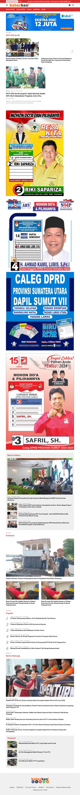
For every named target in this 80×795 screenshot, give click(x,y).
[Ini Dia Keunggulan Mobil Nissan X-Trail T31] (12, 753)
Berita (8, 91)
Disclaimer (50, 787)
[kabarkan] (19, 5)
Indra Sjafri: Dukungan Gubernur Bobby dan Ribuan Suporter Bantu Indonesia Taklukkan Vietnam (37, 713)
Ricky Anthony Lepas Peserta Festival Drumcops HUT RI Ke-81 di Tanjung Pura (38, 642)
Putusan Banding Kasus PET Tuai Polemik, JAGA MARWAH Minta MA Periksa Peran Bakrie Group (43, 515)
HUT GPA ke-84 (10, 98)
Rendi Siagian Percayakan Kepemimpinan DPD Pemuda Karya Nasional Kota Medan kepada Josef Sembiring (44, 523)
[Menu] (7, 5)
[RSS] (47, 782)
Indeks (12, 787)
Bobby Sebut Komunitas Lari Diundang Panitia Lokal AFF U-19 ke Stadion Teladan (35, 719)
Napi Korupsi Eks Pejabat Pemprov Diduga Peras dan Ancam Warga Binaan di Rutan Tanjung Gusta (20, 603)
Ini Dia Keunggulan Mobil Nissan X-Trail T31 (34, 752)
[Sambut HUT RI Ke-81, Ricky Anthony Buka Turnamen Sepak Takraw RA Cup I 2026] (40, 678)
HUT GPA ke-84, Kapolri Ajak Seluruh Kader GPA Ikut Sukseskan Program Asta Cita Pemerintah (25, 95)
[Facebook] (33, 782)
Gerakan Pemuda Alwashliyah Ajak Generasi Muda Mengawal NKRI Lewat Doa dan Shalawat (36, 499)
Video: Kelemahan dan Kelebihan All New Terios (27, 630)
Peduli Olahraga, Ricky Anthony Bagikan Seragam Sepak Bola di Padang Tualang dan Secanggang (36, 730)
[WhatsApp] (43, 782)
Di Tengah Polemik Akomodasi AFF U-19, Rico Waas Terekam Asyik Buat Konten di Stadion (38, 724)
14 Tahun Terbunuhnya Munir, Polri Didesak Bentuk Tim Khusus (33, 618)
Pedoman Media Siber (63, 787)
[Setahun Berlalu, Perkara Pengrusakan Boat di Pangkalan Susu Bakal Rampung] (40, 558)
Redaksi (41, 787)
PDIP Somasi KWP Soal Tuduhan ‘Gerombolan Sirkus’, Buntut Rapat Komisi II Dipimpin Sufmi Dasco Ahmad (45, 506)
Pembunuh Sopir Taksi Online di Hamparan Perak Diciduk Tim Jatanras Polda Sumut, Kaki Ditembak (56, 60)
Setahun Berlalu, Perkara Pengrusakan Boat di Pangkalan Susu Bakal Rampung (34, 578)
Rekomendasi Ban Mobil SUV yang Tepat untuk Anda (37, 743)
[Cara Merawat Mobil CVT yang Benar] (12, 762)
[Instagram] (40, 782)
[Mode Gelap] (70, 5)
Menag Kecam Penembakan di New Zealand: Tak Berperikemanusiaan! (34, 648)
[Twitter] (36, 782)
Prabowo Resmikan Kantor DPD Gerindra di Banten (28, 624)
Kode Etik (19, 787)
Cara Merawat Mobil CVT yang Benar (32, 761)
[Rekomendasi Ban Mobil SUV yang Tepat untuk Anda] (12, 744)
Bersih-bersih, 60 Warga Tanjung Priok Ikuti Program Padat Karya (33, 636)
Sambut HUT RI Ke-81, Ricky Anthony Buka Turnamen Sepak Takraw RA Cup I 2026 (35, 700)
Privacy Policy (30, 787)
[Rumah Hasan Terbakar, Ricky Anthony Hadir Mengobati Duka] (22, 47)
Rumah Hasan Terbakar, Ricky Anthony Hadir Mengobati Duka (22, 59)
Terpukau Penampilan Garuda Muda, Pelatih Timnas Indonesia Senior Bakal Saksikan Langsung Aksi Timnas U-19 (39, 706)
